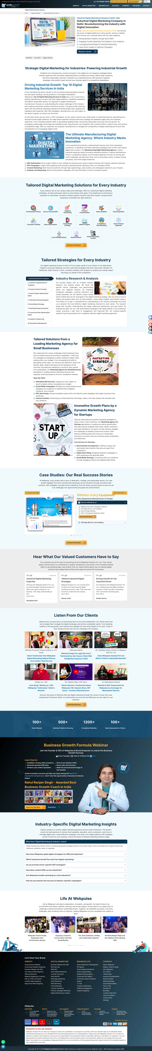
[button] (102, 502)
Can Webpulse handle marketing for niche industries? (48, 875)
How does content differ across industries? (44, 870)
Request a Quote (85, 52)
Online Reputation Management (87, 964)
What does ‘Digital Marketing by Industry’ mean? (46, 842)
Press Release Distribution (85, 969)
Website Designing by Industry (35, 976)
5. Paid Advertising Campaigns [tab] (38, 300)
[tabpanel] (91, 296)
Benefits (29, 58)
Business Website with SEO (34, 969)
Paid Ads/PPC (55, 976)
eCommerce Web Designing (34, 972)
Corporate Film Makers (84, 976)
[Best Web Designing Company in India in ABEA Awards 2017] (29, 793)
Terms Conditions (109, 995)
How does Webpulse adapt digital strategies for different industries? (54, 854)
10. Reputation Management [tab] (37, 323)
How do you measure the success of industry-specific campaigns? (54, 881)
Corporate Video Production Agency (86, 980)
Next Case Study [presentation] (119, 492)
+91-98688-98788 (102, 1)
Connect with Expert (74, 245)
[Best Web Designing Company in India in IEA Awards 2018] (48, 793)
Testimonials (107, 974)
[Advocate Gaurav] (76, 640)
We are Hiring (134, 1)
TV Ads (79, 983)
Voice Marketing (56, 986)
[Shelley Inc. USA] (41, 671)
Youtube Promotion (57, 974)
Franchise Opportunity (119, 1)
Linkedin (56, 1023)
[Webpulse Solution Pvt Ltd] (10, 5)
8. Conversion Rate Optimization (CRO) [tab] (39, 314)
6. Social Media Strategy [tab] (36, 304)
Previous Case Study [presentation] (33, 492)
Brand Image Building (84, 972)
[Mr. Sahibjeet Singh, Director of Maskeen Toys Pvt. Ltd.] (110, 640)
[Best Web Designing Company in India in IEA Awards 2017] (39, 793)
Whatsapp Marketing (58, 979)
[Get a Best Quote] (3, 1047)
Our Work (135, 5)
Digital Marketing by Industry (60, 993)
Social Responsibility (110, 983)
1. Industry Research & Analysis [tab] (38, 278)
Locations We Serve (109, 993)
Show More (30, 596)
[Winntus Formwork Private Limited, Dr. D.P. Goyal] (41, 640)
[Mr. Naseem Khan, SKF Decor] (76, 671)
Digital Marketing (88, 5)
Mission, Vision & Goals (110, 967)
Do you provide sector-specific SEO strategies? (46, 865)
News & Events (108, 979)
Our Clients (107, 972)
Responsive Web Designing (34, 983)
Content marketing (57, 988)
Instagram (35, 1023)
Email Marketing (56, 981)
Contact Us (107, 988)
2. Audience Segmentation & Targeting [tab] (37, 284)
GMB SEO (54, 969)
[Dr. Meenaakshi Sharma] (110, 671)
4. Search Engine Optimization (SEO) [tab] (38, 295)
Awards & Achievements (111, 976)
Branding (106, 990)
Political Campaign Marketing (60, 990)
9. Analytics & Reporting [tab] (36, 319)
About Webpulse (108, 964)
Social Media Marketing (58, 972)
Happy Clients (47, 58)
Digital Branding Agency (85, 974)
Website (76, 5)
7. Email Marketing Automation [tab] (38, 308)
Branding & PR (104, 5)
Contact (146, 5)
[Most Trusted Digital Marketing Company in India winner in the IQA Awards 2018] (68, 793)
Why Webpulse (108, 969)
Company (125, 5)
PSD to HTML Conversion (33, 979)
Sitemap (106, 1000)
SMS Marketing (56, 983)
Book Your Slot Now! (33, 807)
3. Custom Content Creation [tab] (37, 289)
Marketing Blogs (108, 981)
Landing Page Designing (33, 981)
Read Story (52, 807)
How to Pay (107, 986)
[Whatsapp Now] (3, 1042)
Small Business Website (32, 964)
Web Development (31, 974)
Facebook (28, 1023)
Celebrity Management (84, 988)
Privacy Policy (107, 998)
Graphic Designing (83, 990)
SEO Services (55, 967)
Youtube (42, 1023)
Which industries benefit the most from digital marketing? (50, 859)
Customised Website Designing (35, 967)
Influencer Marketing (84, 986)
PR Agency (80, 967)
